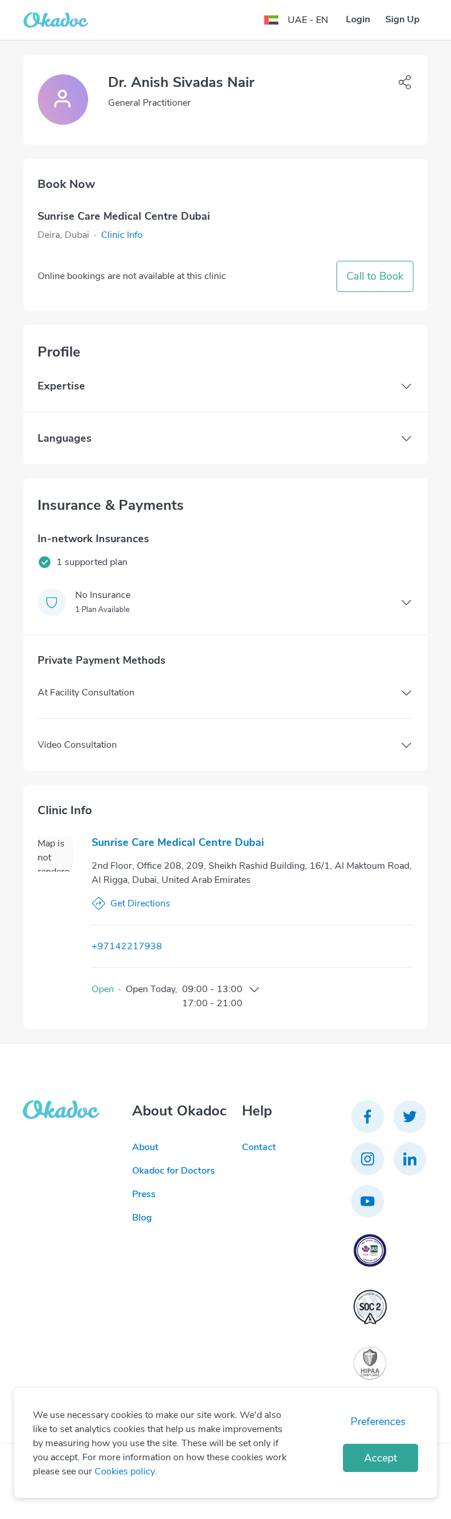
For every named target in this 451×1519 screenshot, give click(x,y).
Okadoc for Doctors (173, 1170)
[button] (122, 235)
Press (144, 1194)
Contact (259, 1147)
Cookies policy (125, 1471)
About (145, 1147)
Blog (142, 1217)
